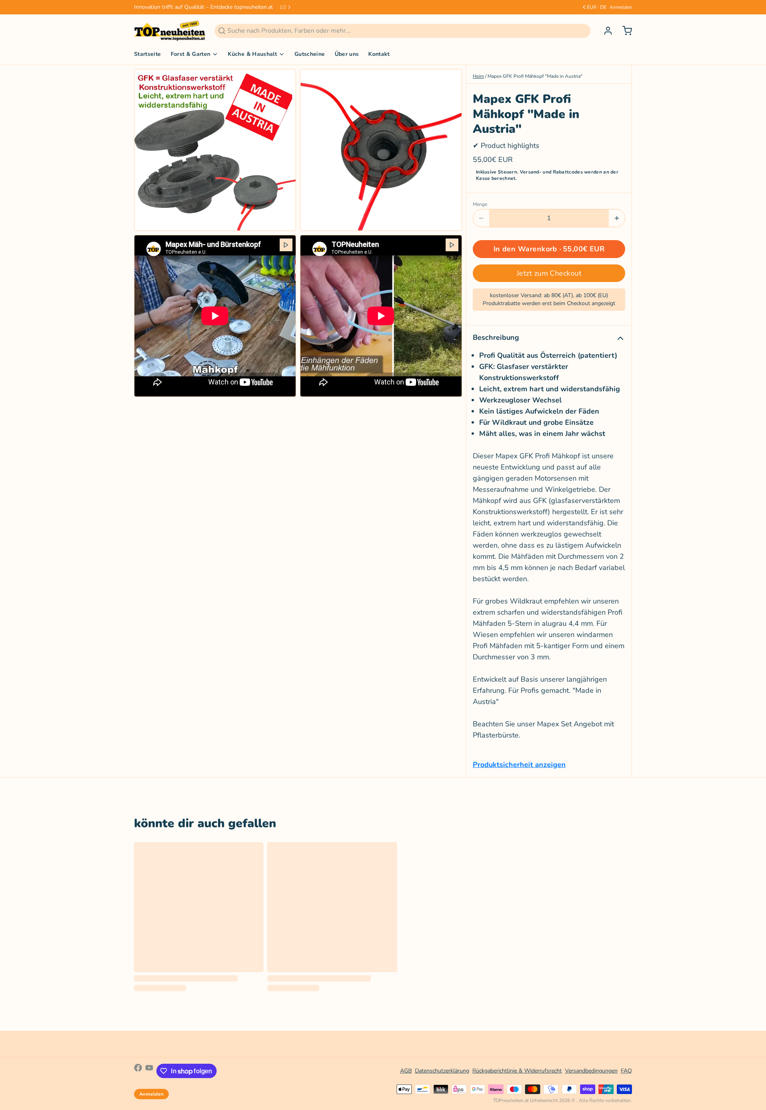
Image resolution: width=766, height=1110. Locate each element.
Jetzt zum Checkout (549, 273)
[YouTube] (149, 1071)
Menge (480, 204)
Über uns (347, 54)
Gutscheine (309, 54)
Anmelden (621, 7)
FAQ (626, 1071)
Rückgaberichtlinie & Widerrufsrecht (517, 1071)
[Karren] (624, 30)
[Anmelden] (605, 30)
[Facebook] (138, 1071)
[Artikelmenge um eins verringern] (481, 218)
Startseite (147, 54)
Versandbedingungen (591, 1071)
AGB (406, 1071)
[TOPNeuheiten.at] (169, 31)
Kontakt (378, 54)
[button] (549, 249)
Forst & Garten (191, 54)
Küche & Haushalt (252, 54)
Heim (478, 76)
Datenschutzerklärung (442, 1071)
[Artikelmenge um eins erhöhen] (617, 218)
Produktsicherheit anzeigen (519, 764)
